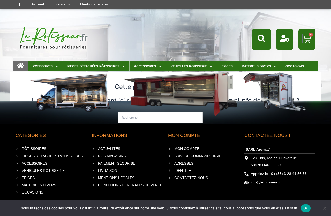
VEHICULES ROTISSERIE (189, 66)
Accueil (38, 4)
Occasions (294, 66)
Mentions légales (94, 4)
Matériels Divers (256, 66)
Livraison (62, 4)
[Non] (324, 208)
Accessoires (145, 66)
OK (305, 208)
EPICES (227, 66)
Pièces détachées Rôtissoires (93, 66)
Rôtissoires (43, 66)
